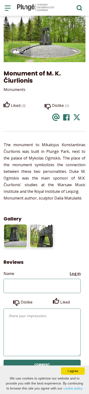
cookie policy (73, 388)
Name (9, 273)
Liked (65, 302)
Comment (42, 365)
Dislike (27, 302)
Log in (75, 273)
